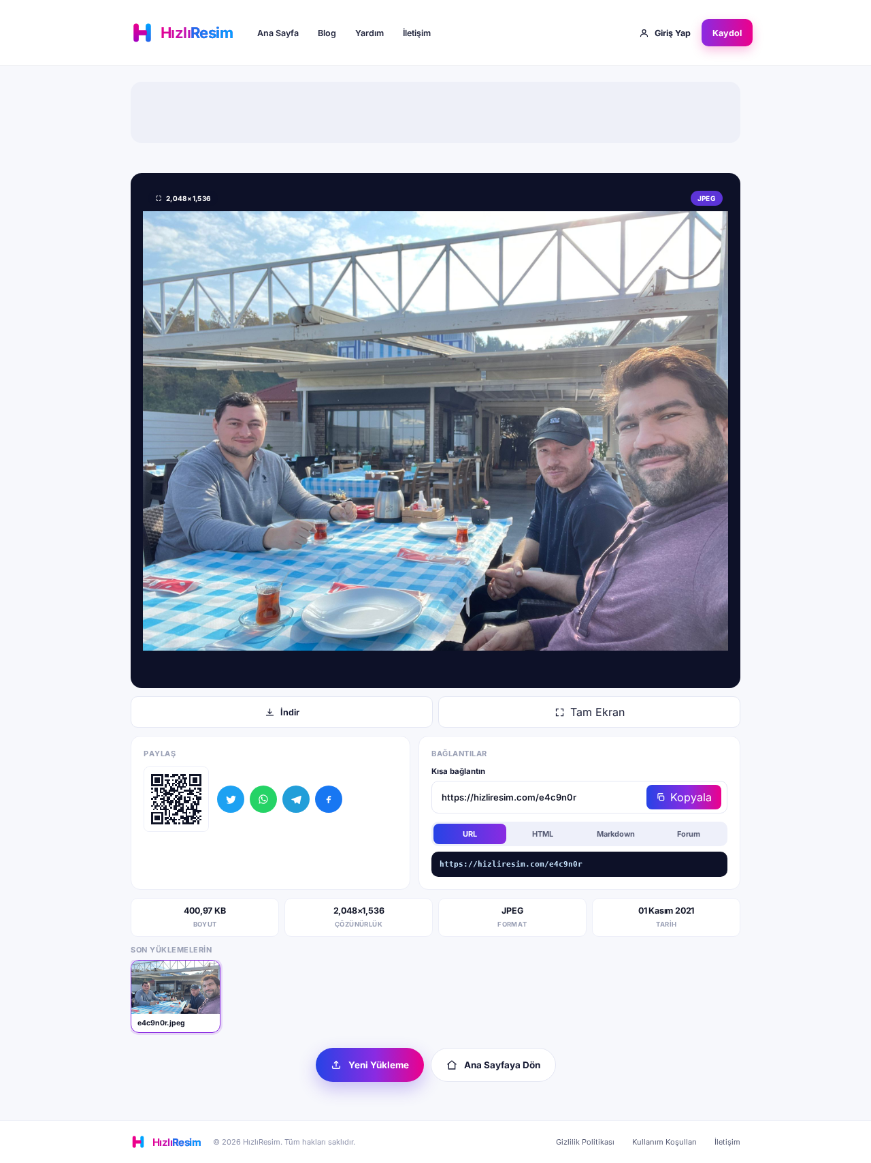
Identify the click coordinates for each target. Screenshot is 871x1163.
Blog (327, 33)
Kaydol (727, 33)
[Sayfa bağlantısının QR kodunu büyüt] (176, 799)
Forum (688, 834)
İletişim (417, 33)
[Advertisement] (435, 112)
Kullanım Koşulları (664, 1142)
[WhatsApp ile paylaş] (263, 799)
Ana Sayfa (278, 33)
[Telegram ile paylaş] (296, 799)
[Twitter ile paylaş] (230, 799)
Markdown (616, 834)
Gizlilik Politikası (585, 1142)
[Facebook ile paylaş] (328, 799)
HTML (542, 834)
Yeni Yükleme (378, 1064)
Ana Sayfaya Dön (502, 1064)
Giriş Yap (673, 33)
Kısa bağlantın (458, 771)
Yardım (369, 33)
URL (470, 834)
